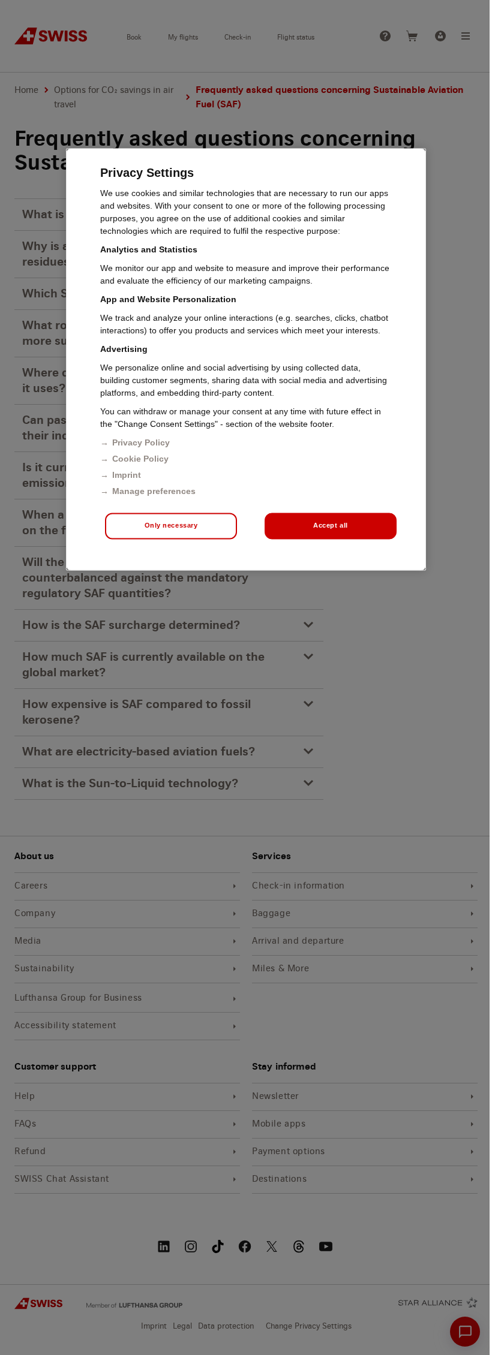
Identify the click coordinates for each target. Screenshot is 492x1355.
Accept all (330, 525)
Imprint (126, 475)
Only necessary (171, 525)
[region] (246, 359)
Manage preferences (154, 491)
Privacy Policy (141, 442)
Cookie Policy (140, 458)
